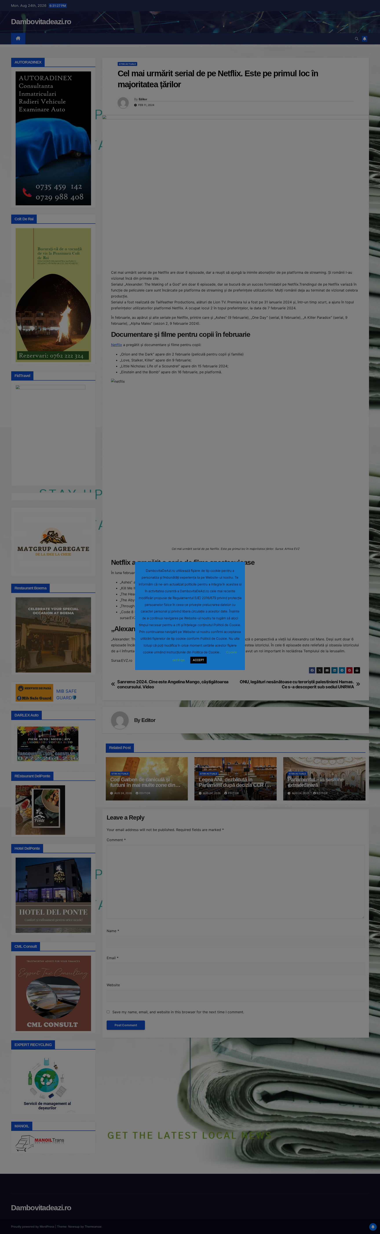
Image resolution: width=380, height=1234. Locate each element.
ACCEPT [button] (198, 660)
